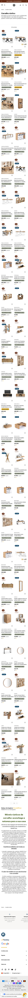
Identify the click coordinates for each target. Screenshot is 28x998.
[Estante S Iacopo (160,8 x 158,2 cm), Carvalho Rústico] (20, 682)
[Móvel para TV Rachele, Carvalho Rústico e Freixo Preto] (7, 393)
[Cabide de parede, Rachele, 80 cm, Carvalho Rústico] (20, 779)
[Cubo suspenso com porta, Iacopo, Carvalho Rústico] (7, 618)
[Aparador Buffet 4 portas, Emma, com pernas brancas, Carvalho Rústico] (7, 586)
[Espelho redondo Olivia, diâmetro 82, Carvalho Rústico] (7, 682)
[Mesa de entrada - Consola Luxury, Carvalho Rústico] (7, 650)
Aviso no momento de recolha (9, 996)
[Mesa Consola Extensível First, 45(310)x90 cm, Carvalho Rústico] (7, 135)
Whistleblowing (17, 989)
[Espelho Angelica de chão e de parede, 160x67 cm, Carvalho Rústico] (20, 586)
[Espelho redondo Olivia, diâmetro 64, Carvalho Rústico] (20, 650)
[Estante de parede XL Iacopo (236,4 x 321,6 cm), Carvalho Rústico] (7, 521)
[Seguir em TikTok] (15, 969)
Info (2, 989)
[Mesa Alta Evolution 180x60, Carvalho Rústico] (7, 264)
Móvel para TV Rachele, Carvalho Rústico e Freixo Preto (6, 407)
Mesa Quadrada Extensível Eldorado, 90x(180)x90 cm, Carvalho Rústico (6, 246)
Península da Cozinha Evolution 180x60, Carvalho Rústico (6, 568)
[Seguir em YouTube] (12, 969)
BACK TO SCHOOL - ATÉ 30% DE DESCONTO (14, 1)
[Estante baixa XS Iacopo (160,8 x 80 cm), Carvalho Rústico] (20, 199)
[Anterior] (1, 1)
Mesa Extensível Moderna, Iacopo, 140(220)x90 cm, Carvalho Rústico (6, 117)
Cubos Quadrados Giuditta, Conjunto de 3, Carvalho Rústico (19, 632)
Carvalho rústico (8, 907)
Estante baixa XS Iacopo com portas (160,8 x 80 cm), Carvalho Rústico (7, 310)
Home (2, 9)
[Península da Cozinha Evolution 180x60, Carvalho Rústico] (7, 553)
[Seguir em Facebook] (2, 969)
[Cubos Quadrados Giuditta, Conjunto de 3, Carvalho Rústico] (20, 618)
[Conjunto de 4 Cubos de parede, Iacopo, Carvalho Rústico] (7, 714)
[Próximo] (26, 1)
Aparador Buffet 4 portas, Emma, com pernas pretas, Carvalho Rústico (6, 375)
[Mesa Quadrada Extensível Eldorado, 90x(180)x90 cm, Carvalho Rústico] (7, 232)
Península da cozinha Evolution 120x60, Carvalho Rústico (6, 503)
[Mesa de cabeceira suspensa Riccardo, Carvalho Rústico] (7, 425)
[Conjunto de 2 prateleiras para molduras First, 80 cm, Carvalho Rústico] (20, 457)
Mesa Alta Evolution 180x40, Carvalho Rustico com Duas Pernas (20, 149)
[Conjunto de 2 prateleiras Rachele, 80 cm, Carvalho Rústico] (20, 264)
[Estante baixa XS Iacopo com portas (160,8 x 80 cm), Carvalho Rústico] (7, 296)
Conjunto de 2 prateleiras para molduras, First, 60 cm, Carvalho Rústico (7, 761)
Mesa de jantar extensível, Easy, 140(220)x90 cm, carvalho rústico (6, 182)
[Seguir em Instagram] (5, 969)
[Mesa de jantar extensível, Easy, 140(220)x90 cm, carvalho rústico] (7, 167)
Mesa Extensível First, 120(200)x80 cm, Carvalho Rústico (6, 85)
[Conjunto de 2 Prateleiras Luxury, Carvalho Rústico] (20, 328)
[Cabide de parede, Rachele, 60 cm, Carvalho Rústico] (20, 747)
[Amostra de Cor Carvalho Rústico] (7, 779)
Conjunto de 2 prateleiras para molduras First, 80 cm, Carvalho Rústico (20, 471)
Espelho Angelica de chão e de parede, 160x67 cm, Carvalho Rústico (20, 600)
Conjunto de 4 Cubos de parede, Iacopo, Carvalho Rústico (6, 729)
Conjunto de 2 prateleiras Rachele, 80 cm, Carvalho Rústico (19, 278)
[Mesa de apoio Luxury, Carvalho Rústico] (20, 521)
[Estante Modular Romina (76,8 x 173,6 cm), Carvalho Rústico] (20, 103)
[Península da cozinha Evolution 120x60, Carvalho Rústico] (7, 489)
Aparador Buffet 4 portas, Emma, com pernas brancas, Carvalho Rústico (7, 600)
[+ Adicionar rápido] (12, 46)
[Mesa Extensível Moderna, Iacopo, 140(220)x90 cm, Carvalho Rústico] (7, 103)
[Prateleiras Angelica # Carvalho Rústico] (7, 328)
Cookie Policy (11, 989)
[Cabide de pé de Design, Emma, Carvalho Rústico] (7, 457)
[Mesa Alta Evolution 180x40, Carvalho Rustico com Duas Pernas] (20, 135)
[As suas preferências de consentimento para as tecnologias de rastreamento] (25, 995)
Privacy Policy (6, 989)
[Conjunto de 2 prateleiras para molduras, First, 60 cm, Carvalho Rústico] (7, 747)
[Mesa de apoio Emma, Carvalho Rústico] (20, 296)
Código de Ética (23, 989)
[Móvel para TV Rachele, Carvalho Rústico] (20, 393)
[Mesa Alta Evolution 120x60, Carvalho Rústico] (20, 489)
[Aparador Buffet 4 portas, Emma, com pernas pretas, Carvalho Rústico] (7, 360)
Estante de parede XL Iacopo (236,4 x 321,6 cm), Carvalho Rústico (7, 536)
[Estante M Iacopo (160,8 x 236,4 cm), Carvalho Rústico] (20, 360)
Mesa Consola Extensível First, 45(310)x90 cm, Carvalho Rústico (7, 149)
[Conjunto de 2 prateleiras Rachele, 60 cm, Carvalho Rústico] (20, 714)
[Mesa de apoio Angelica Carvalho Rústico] (20, 425)
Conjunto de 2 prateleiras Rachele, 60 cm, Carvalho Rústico (19, 729)
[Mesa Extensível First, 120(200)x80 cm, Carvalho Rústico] (7, 71)
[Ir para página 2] (16, 803)
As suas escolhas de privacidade (13, 994)
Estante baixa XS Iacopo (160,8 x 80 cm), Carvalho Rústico (19, 214)
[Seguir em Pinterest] (9, 969)
